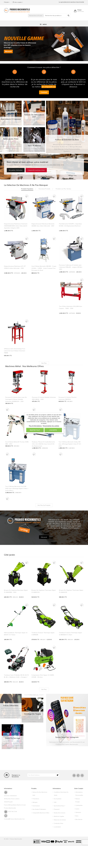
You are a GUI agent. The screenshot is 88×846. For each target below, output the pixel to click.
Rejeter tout (35, 430)
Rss (78, 775)
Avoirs (77, 809)
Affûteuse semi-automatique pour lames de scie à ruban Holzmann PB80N (14, 351)
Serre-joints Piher (11, 139)
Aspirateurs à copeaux (11, 119)
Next (85, 45)
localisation (57, 827)
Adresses (78, 812)
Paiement (56, 809)
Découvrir (44, 537)
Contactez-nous (58, 823)
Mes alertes (78, 819)
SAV (55, 802)
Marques (35, 802)
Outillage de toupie (32, 714)
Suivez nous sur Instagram (67, 737)
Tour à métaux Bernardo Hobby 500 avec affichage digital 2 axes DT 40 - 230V (70, 444)
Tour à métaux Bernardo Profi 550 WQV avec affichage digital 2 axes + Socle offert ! (16, 488)
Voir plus (44, 363)
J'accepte (53, 430)
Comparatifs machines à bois (36, 170)
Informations (8, 788)
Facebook (74, 775)
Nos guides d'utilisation (16, 170)
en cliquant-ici (49, 86)
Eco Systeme (57, 798)
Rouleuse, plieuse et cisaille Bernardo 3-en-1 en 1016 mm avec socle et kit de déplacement (43, 444)
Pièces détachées (10, 705)
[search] (68, 15)
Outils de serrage (12, 738)
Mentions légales (59, 816)
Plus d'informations (35, 426)
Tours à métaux (34, 145)
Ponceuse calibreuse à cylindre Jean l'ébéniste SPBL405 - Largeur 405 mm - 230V (71, 267)
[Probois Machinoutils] (17, 10)
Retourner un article (60, 820)
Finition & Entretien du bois (67, 140)
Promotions (36, 798)
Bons (76, 816)
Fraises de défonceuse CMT (34, 116)
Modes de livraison (59, 812)
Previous (2, 45)
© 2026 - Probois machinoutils (13, 839)
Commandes (79, 805)
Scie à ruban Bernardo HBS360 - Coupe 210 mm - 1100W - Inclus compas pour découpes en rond (44, 268)
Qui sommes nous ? (59, 805)
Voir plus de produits (44, 505)
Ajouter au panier (23, 233)
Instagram (82, 775)
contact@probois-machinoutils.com (14, 819)
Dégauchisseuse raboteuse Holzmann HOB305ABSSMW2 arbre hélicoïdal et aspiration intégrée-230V (15, 226)
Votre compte (78, 788)
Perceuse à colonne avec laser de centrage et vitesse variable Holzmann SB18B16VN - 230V (16, 399)
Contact (44, 92)
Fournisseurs (36, 805)
